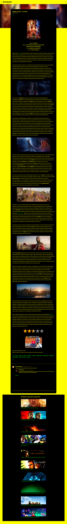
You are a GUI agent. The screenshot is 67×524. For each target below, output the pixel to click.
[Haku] (13, 2)
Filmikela (7, 2)
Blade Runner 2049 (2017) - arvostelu (28, 419)
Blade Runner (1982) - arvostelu (27, 469)
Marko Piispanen (18, 366)
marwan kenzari (39, 355)
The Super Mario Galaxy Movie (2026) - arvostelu (30, 517)
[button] (13, 15)
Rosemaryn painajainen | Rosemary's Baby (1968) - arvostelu (32, 493)
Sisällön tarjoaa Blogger (34, 522)
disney (25, 355)
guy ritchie (29, 355)
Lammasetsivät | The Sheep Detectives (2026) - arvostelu (31, 505)
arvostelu (21, 355)
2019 (13, 355)
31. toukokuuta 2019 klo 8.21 (27, 366)
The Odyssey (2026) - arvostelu (27, 431)
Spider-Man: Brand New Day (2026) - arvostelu (29, 407)
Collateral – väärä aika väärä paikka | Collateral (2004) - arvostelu (33, 457)
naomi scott (51, 355)
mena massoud (45, 355)
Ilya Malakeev (21, 369)
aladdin (16, 355)
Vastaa (16, 375)
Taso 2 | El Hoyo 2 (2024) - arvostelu (27, 481)
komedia (33, 355)
